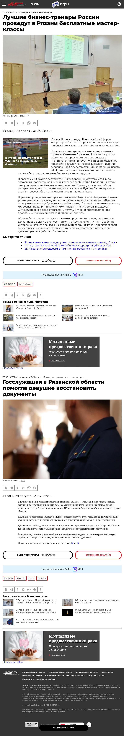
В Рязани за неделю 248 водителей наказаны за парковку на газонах (37, 620)
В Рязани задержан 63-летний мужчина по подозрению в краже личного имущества (36, 601)
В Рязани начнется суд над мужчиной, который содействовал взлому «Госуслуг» (36, 611)
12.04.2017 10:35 (10, 12)
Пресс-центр (107, 672)
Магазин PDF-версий (32, 676)
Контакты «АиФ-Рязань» (33, 672)
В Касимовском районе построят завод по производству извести (36, 316)
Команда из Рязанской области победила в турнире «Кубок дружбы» (68, 245)
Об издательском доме (86, 672)
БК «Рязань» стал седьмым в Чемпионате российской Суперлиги (65, 248)
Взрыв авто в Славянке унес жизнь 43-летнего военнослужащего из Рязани (93, 611)
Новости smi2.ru (13, 368)
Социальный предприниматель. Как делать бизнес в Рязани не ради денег (36, 326)
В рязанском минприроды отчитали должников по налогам (92, 316)
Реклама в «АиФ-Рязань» (60, 672)
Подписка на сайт (96, 676)
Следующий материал (63, 728)
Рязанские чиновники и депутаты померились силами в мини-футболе (69, 242)
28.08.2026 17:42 (10, 377)
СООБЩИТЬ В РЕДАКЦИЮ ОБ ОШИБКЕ (38, 679)
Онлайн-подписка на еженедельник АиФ (65, 676)
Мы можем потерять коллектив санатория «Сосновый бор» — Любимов (36, 307)
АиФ (26, 116)
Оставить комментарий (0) (98, 261)
